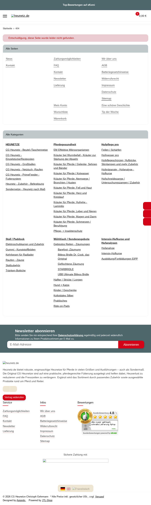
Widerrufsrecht (48, 426)
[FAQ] (113, 15)
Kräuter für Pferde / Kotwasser (71, 173)
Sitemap (45, 441)
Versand (99, 496)
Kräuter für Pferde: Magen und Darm (75, 216)
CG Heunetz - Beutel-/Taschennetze (27, 149)
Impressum (46, 431)
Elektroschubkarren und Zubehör (25, 244)
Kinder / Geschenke (65, 290)
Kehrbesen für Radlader (20, 254)
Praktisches (60, 300)
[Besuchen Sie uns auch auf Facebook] (6, 389)
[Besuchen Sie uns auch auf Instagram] (13, 389)
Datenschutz (47, 436)
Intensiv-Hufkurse (111, 253)
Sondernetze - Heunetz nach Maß (25, 189)
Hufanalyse (108, 248)
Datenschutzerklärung (71, 335)
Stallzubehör (13, 265)
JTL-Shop (47, 500)
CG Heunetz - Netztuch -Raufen (24, 169)
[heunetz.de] (20, 15)
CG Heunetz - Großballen (21, 164)
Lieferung (8, 431)
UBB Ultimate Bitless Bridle (73, 274)
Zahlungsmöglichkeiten (16, 411)
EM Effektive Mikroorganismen (71, 149)
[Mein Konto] (128, 15)
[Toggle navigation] (5, 16)
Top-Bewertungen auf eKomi (79, 4)
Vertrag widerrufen (14, 397)
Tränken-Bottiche (16, 270)
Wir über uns (47, 411)
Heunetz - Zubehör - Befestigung (25, 183)
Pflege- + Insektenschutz (68, 230)
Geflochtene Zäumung (71, 263)
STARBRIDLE (66, 269)
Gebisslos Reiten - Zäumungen (72, 244)
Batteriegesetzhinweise (53, 420)
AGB (42, 415)
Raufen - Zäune (15, 259)
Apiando (21, 500)
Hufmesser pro (110, 155)
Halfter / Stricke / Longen (68, 279)
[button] (120, 15)
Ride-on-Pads (62, 305)
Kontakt (7, 420)
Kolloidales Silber (63, 295)
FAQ (5, 415)
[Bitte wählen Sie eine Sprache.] (63, 488)
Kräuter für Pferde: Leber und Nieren (75, 211)
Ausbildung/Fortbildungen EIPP (119, 258)
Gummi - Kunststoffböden (21, 249)
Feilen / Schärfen (111, 149)
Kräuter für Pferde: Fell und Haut (73, 187)
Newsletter (9, 426)
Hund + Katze (61, 284)
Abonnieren (131, 344)
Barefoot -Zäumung (69, 249)
